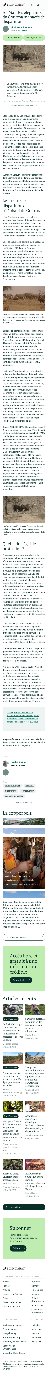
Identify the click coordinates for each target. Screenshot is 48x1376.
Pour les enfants (10, 1329)
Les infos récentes (11, 1306)
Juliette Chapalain (19, 762)
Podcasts (7, 1286)
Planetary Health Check (14, 1341)
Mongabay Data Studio (14, 1353)
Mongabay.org (9, 1333)
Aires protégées (12, 785)
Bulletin (16, 1248)
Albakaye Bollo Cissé (21, 27)
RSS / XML (36, 1341)
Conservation (28, 791)
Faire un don (37, 1290)
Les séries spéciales (12, 1294)
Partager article (34, 37)
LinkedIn (35, 1325)
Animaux (29, 785)
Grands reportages (12, 1302)
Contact (35, 1286)
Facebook (36, 1337)
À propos (35, 1281)
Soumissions (37, 1305)
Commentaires (13, 37)
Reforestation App (11, 1337)
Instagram (36, 1329)
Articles (6, 1290)
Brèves (6, 1298)
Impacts (35, 1294)
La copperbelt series (16, 937)
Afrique (24, 30)
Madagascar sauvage (13, 1325)
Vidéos (6, 1281)
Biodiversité (10, 791)
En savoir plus (19, 980)
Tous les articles (14, 1207)
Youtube (35, 1333)
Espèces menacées (14, 796)
